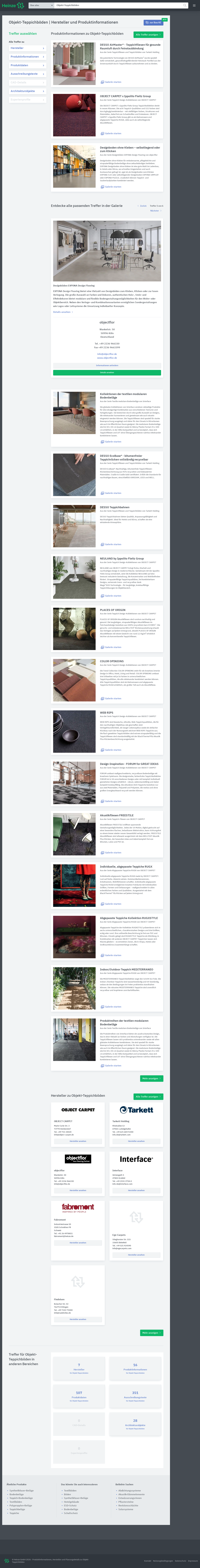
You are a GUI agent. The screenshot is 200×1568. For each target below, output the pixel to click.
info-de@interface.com (122, 1184)
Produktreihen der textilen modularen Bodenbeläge (124, 1023)
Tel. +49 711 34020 (62, 1132)
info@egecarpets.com (121, 1249)
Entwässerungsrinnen (130, 1498)
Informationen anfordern (107, 366)
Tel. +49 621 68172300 (122, 1132)
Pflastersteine (126, 1502)
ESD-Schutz (70, 1506)
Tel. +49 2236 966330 (107, 344)
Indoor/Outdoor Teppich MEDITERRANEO (126, 969)
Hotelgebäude (71, 1502)
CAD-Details (18, 82)
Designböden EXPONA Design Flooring (74, 286)
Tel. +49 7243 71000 (63, 1310)
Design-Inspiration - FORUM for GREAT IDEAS (129, 764)
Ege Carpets (119, 1235)
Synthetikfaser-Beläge (22, 1491)
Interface (117, 1171)
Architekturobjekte (23, 91)
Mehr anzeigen (150, 1079)
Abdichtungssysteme (129, 1491)
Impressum (193, 1561)
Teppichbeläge (17, 1509)
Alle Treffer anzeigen (147, 35)
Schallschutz (71, 1513)
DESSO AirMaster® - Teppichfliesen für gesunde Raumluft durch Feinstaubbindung (130, 47)
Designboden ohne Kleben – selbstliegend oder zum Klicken (130, 149)
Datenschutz (181, 1561)
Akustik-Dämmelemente (131, 1494)
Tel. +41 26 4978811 (63, 1234)
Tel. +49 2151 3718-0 (122, 1181)
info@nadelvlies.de (62, 1313)
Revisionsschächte (128, 1506)
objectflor (59, 1171)
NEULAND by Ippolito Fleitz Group (122, 558)
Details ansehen (107, 373)
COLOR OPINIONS (112, 661)
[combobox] (121, 5)
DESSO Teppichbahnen (114, 507)
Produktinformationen (25, 56)
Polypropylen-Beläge (21, 1506)
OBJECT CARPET (63, 1121)
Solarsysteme (125, 1509)
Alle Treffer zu (16, 42)
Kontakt (148, 1561)
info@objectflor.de (107, 354)
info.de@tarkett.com (121, 1135)
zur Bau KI (156, 22)
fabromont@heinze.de (63, 1236)
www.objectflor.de (107, 358)
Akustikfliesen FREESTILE (117, 815)
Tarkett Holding (120, 1121)
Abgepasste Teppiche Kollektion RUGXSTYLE (129, 918)
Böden (67, 1494)
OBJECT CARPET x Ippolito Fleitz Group (125, 96)
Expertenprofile (20, 99)
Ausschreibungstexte (24, 74)
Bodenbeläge (17, 1494)
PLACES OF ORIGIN (112, 610)
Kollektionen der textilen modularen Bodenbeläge (123, 396)
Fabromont (60, 1220)
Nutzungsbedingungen (163, 1561)
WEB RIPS (106, 712)
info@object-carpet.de (64, 1135)
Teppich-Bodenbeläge (21, 1498)
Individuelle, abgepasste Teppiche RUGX (126, 866)
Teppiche (14, 1513)
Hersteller (17, 48)
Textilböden (16, 1502)
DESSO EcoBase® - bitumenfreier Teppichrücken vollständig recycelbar (124, 458)
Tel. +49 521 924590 (121, 1246)
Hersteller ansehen (78, 1141)
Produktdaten (19, 65)
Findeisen (59, 1299)
